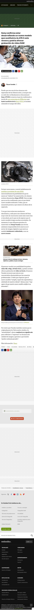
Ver (18, 418)
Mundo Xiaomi (5, 558)
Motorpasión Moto (22, 572)
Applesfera (4, 554)
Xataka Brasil (5, 594)
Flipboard (19, 71)
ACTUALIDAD (4, 5)
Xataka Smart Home (7, 556)
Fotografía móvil (21, 510)
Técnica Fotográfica (7, 519)
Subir (28, 541)
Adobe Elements (6, 524)
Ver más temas (6, 529)
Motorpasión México (22, 599)
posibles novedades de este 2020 (12, 191)
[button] (11, 84)
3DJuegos (19, 550)
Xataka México (5, 592)
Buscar (31, 535)
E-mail (22, 71)
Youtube (14, 494)
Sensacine (20, 560)
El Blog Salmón (21, 580)
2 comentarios (7, 71)
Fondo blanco (29, 488)
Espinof (19, 562)
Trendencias (5, 580)
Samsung (13, 25)
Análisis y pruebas (6, 507)
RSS (20, 494)
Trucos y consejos (22, 507)
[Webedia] (30, 1)
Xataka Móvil (5, 552)
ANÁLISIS (12, 5)
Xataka (3, 550)
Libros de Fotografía (7, 516)
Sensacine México (22, 594)
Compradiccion (5, 584)
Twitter (16, 71)
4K (18, 25)
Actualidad (14, 347)
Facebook (13, 71)
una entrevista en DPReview (17, 99)
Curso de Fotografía (22, 516)
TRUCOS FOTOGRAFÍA (22, 5)
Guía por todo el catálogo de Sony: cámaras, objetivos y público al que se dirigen (15, 260)
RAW (18, 524)
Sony (15, 343)
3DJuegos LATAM (21, 592)
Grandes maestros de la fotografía (23, 520)
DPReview (26, 322)
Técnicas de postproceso (8, 513)
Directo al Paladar (6, 570)
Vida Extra (19, 552)
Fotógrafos (5, 510)
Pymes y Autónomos (22, 582)
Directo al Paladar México (8, 599)
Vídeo (29, 347)
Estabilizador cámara (18, 488)
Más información (19, 608)
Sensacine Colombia (22, 597)
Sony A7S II (19, 101)
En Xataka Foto (6, 257)
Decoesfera (5, 582)
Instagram (5, 25)
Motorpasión (20, 570)
